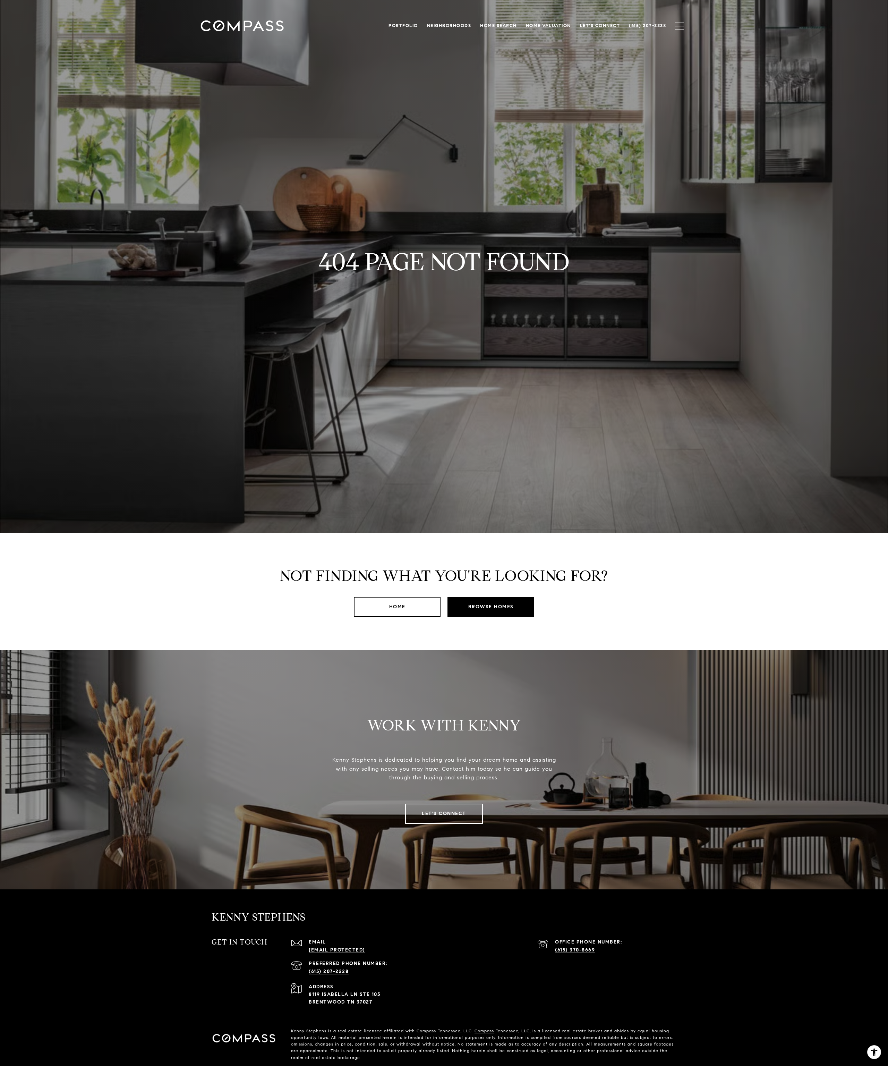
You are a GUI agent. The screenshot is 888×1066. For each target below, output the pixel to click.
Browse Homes (491, 607)
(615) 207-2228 (329, 971)
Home (397, 607)
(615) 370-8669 (575, 950)
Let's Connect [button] (444, 814)
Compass (484, 1030)
